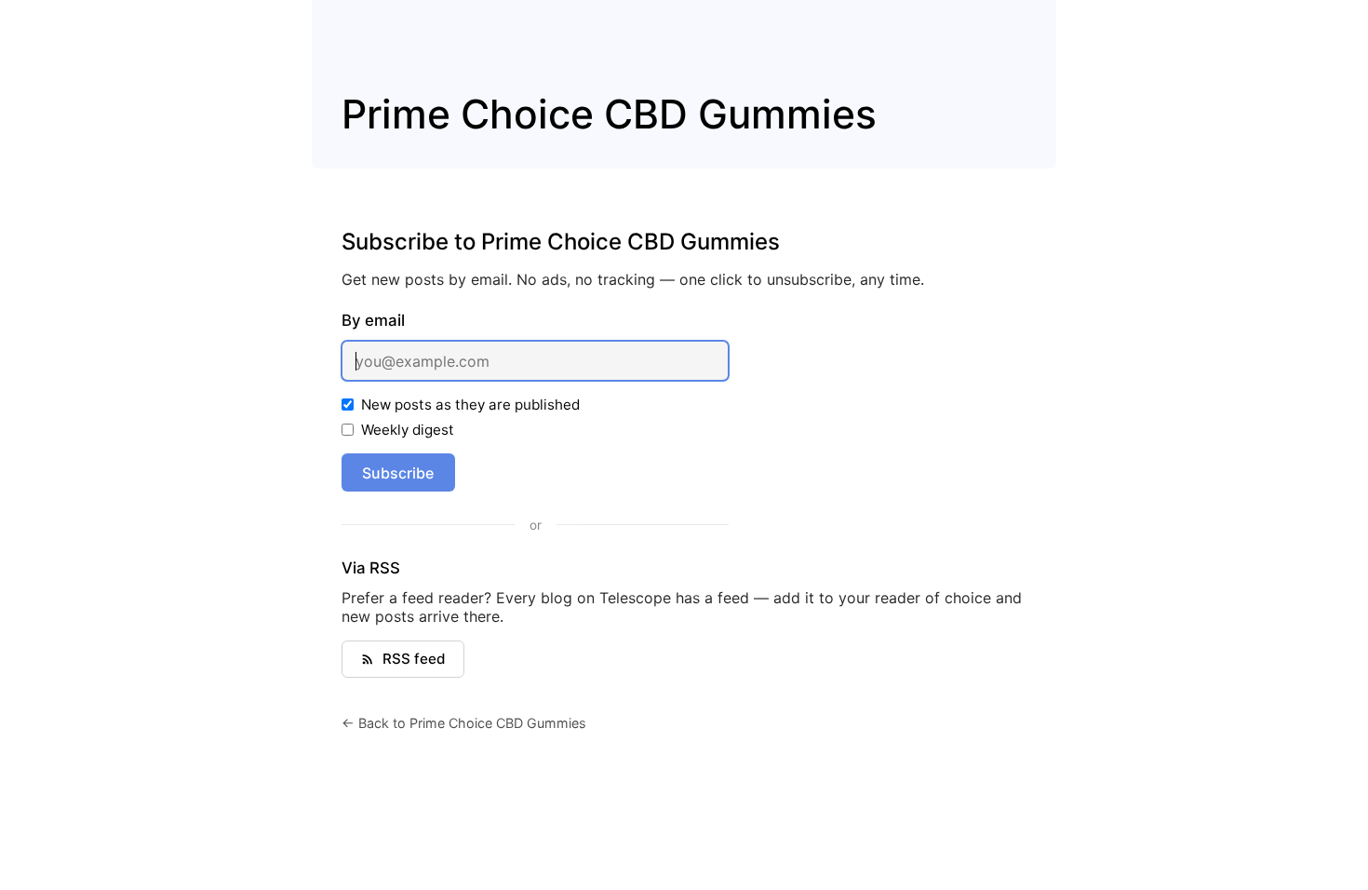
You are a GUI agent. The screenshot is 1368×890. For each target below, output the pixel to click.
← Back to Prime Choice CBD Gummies (464, 723)
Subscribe (398, 473)
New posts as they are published (470, 404)
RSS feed (414, 659)
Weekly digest (407, 429)
